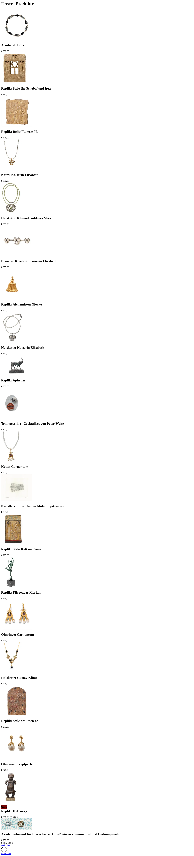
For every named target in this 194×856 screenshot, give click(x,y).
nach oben (5, 845)
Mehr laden (6, 853)
